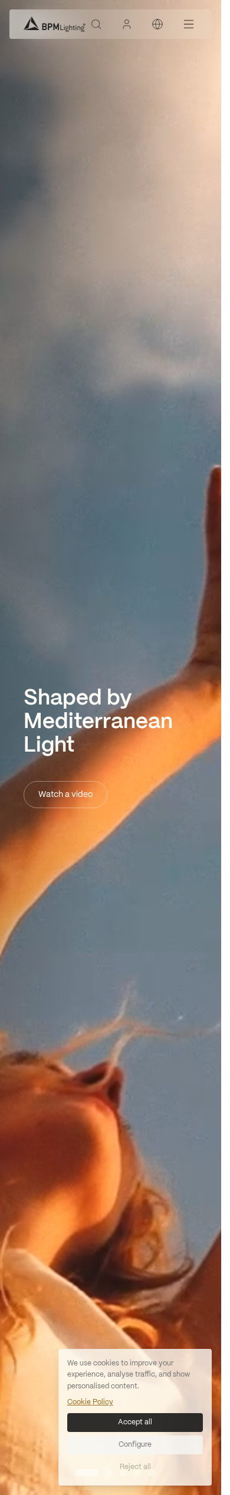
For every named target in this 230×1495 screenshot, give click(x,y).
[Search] (96, 24)
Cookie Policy (90, 1402)
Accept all (135, 1422)
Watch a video (65, 795)
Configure (135, 1444)
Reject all (135, 1467)
